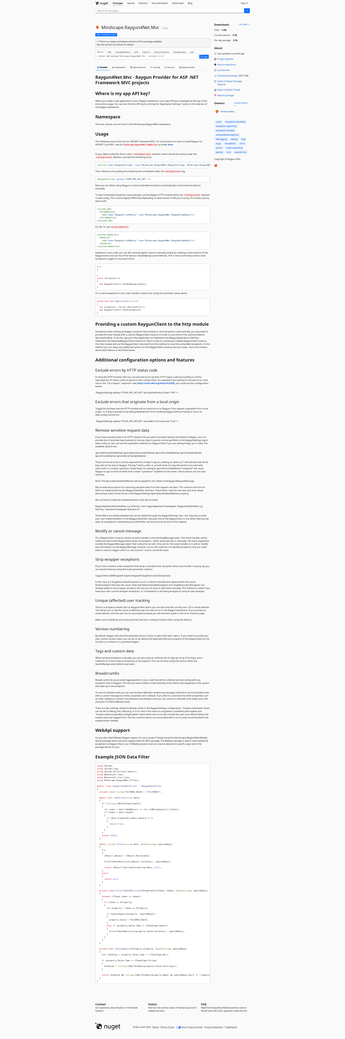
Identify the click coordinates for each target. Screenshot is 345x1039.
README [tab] (103, 67)
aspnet (219, 152)
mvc (229, 152)
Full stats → (244, 24)
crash (219, 121)
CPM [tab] (136, 52)
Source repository (226, 64)
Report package (225, 95)
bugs (218, 143)
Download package (227, 75)
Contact (100, 1004)
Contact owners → (241, 104)
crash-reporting (234, 147)
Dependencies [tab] (139, 67)
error (242, 143)
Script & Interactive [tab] (161, 52)
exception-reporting (226, 126)
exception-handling (235, 121)
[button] (204, 57)
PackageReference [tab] (122, 52)
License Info (223, 70)
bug (243, 139)
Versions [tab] (170, 67)
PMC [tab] (109, 52)
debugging (221, 139)
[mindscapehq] (216, 111)
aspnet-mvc (241, 152)
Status (152, 1004)
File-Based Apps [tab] (179, 52)
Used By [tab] (156, 67)
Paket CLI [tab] (146, 52)
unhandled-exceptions (227, 134)
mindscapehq (227, 111)
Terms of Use (167, 1027)
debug (234, 139)
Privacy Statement (213, 1027)
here (170, 144)
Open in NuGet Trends (228, 89)
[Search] (247, 10)
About (155, 1027)
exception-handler (225, 130)
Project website (225, 58)
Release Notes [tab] (188, 67)
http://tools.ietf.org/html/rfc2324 (156, 383)
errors (219, 147)
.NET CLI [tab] (100, 52)
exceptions (230, 143)
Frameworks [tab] (120, 67)
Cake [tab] (192, 52)
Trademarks (231, 1027)
